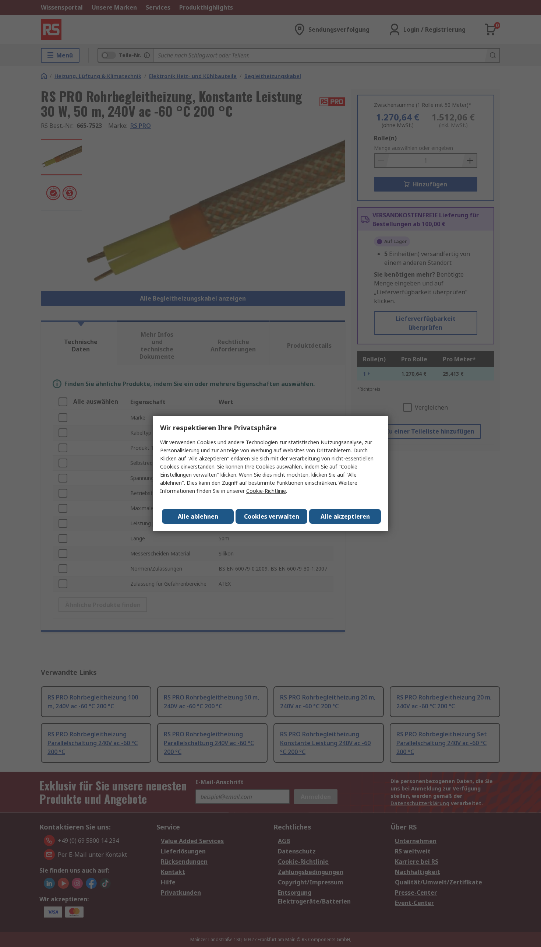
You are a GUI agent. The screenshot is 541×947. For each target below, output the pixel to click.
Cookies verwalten (271, 516)
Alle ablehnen (198, 516)
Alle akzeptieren (345, 516)
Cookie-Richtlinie (266, 490)
